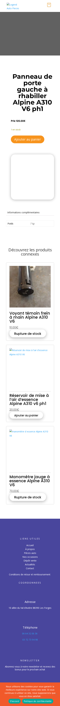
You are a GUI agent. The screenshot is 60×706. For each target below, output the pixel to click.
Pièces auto (30, 553)
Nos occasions (30, 556)
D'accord (14, 701)
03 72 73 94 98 (30, 639)
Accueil (30, 545)
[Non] (56, 694)
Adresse (30, 602)
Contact (30, 568)
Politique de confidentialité (38, 701)
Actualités (30, 564)
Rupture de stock (27, 333)
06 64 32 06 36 (30, 633)
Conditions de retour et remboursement (29, 574)
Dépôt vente (30, 560)
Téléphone (30, 627)
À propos (30, 549)
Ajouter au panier (27, 139)
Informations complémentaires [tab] (23, 212)
